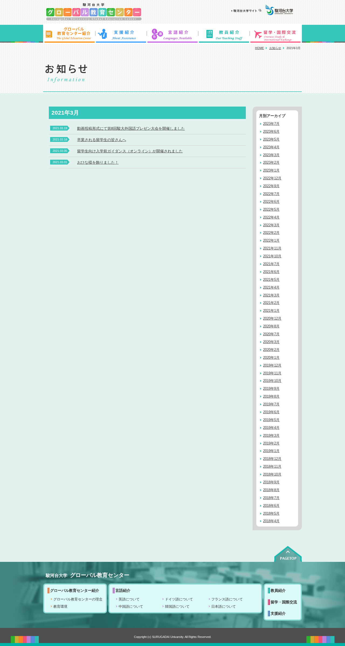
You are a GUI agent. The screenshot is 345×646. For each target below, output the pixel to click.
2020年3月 (271, 342)
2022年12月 (272, 178)
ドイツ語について (179, 599)
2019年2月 (271, 443)
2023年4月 (271, 147)
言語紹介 (172, 34)
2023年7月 (271, 124)
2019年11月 (272, 373)
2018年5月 (271, 513)
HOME (259, 48)
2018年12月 (272, 459)
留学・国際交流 (276, 34)
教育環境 (60, 607)
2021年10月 (272, 256)
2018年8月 (271, 490)
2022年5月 (271, 209)
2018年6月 (271, 506)
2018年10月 (272, 474)
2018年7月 (271, 498)
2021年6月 (271, 272)
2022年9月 (271, 186)
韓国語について (177, 607)
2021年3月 (271, 295)
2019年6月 (271, 412)
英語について (129, 599)
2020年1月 (271, 358)
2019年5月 (271, 420)
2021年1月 (271, 311)
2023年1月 (271, 170)
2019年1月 (271, 451)
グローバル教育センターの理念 (77, 599)
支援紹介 (121, 34)
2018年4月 (271, 521)
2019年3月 (271, 435)
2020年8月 (271, 326)
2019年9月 (271, 389)
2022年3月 (271, 225)
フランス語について (227, 599)
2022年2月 (271, 233)
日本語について (223, 607)
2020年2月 (271, 350)
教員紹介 (224, 34)
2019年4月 (271, 428)
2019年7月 (271, 404)
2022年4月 (271, 217)
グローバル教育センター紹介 (69, 34)
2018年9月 (271, 482)
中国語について (131, 607)
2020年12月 (272, 318)
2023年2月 (271, 163)
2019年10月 (272, 381)
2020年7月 (271, 334)
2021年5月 (271, 280)
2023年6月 (271, 132)
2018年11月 (272, 467)
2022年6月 (271, 202)
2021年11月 (272, 248)
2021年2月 (271, 303)
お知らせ (275, 48)
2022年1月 (271, 240)
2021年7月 (271, 264)
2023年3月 (271, 155)
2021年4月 (271, 287)
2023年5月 (271, 139)
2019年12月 (272, 365)
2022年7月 (271, 194)
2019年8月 (271, 396)
